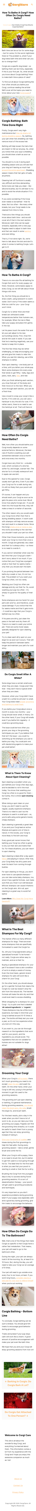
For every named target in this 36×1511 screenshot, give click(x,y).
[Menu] (4, 4)
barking (28, 231)
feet (18, 376)
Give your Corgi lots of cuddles (14, 1140)
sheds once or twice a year (21, 527)
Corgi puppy (25, 93)
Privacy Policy (18, 1492)
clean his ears (13, 1084)
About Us (18, 1479)
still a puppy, (23, 1079)
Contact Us (18, 1485)
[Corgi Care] (18, 4)
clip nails (22, 1108)
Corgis (9, 25)
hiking (4, 859)
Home (4, 25)
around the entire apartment (13, 170)
